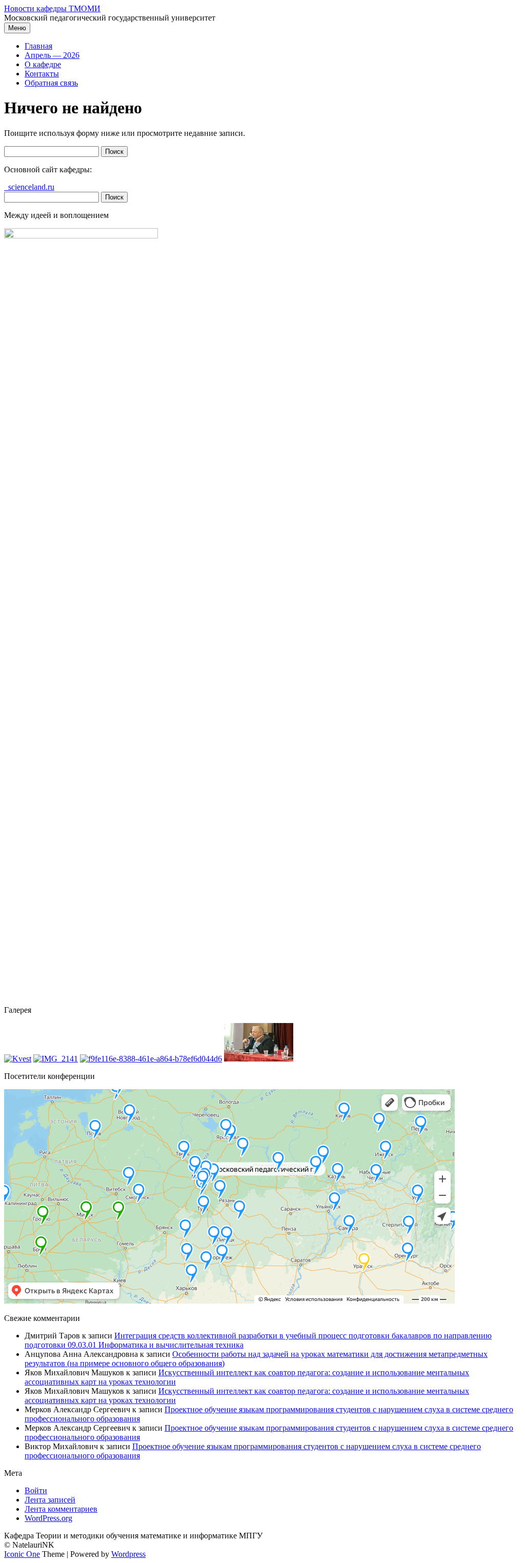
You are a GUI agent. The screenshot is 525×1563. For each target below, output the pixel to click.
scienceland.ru (29, 187)
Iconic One (22, 1554)
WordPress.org (48, 1518)
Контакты (42, 73)
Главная (38, 46)
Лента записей (50, 1499)
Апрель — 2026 (52, 55)
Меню (17, 28)
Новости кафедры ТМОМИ (52, 8)
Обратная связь (51, 82)
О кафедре (43, 64)
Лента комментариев (61, 1509)
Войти (36, 1490)
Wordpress (128, 1554)
